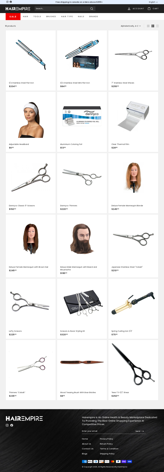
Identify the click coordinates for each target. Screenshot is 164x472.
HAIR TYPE (67, 16)
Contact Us (88, 448)
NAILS (81, 16)
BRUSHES (51, 16)
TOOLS (37, 16)
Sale (13, 16)
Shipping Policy (107, 453)
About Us (86, 443)
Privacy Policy (106, 438)
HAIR (25, 16)
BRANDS (93, 16)
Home (85, 438)
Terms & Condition (109, 448)
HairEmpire (122, 467)
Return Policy (106, 443)
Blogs (84, 453)
